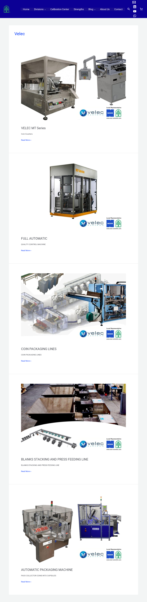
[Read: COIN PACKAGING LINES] (73, 309)
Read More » (26, 139)
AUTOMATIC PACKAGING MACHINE (47, 570)
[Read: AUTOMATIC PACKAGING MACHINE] (73, 529)
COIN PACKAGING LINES (38, 349)
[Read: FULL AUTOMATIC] (73, 198)
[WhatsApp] (134, 15)
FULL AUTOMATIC (34, 238)
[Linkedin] (134, 6)
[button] (44, 9)
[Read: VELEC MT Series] (73, 88)
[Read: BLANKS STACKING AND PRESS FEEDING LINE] (73, 419)
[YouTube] (134, 11)
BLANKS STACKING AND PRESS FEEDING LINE (54, 459)
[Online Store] (141, 9)
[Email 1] (134, 2)
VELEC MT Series (33, 128)
